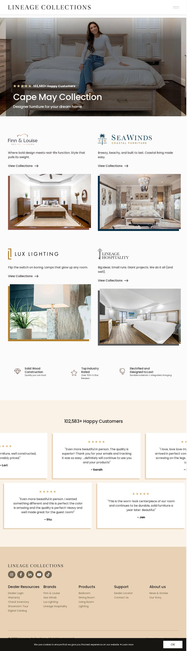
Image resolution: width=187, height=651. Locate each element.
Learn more (127, 644)
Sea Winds (50, 597)
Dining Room (87, 597)
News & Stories (158, 593)
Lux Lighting (50, 602)
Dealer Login (16, 593)
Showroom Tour (18, 606)
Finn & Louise (51, 593)
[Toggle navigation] (176, 7)
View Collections (20, 166)
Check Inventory (18, 602)
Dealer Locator (123, 593)
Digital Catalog (17, 610)
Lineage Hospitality (55, 606)
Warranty (14, 597)
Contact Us (121, 597)
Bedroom (84, 593)
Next (184, 481)
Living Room (86, 602)
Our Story (155, 597)
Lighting (84, 606)
